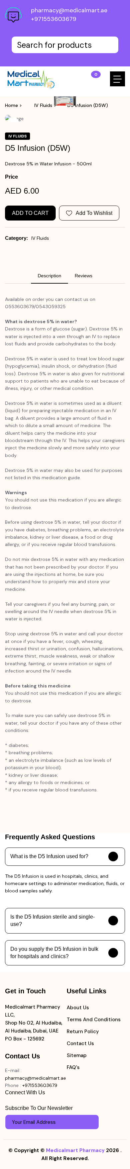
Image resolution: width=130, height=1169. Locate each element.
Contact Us (80, 1043)
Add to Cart (30, 213)
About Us (78, 1007)
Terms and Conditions (94, 1019)
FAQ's (73, 1067)
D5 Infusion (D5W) (87, 105)
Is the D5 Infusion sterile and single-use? (52, 920)
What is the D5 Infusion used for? (49, 856)
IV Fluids (43, 105)
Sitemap (77, 1055)
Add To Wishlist (94, 213)
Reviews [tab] (83, 275)
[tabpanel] (65, 548)
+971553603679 (53, 19)
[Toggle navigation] (117, 78)
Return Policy (83, 1031)
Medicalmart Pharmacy (75, 1150)
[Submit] (90, 1122)
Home (11, 105)
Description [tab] (49, 275)
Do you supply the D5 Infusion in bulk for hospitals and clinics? (54, 952)
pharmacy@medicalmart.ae (69, 10)
